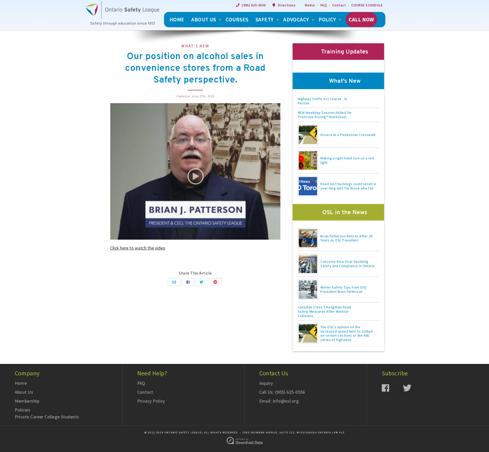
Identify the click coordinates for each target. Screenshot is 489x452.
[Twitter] (413, 387)
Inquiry (266, 383)
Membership (27, 401)
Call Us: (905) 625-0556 (282, 392)
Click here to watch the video (137, 248)
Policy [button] (327, 19)
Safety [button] (264, 19)
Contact (339, 5)
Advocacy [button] (296, 19)
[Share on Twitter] (201, 282)
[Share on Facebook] (188, 282)
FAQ (323, 5)
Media (310, 5)
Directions (287, 5)
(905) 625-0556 (254, 5)
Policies (23, 410)
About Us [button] (203, 19)
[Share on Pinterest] (215, 282)
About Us (24, 392)
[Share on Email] (174, 282)
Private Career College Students (47, 417)
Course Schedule (367, 5)
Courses (237, 19)
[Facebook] (392, 387)
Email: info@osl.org (279, 401)
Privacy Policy (151, 401)
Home (21, 383)
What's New (195, 45)
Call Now (361, 19)
